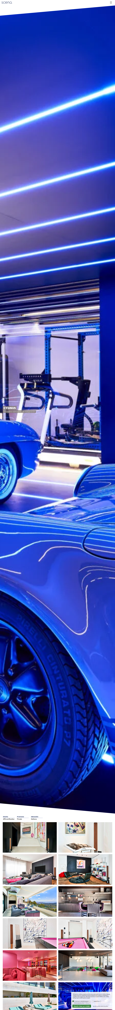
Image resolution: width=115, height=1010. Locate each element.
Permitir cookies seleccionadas (100, 1006)
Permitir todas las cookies (82, 1006)
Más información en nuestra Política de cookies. (97, 996)
